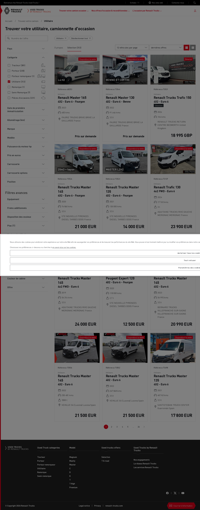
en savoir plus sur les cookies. (64, 247)
